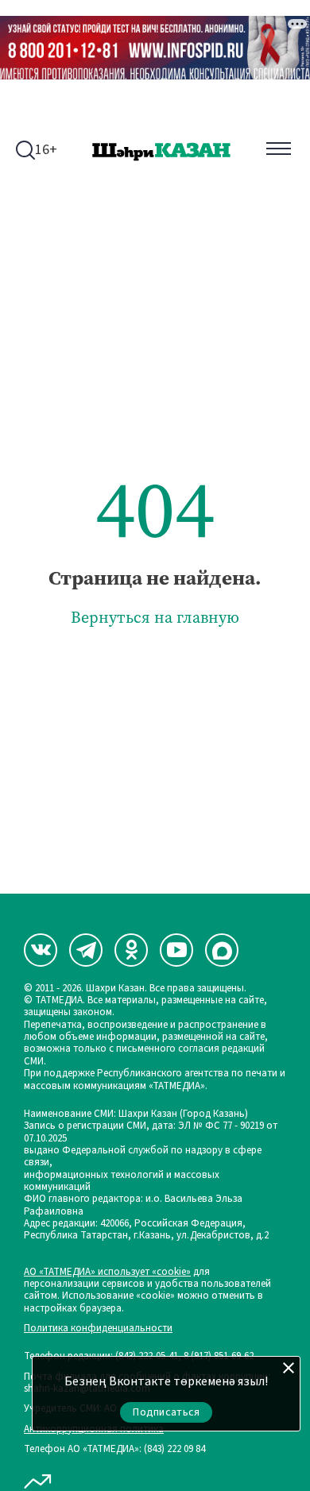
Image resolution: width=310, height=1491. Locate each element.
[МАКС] (221, 950)
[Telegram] (86, 950)
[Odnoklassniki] (131, 950)
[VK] (40, 950)
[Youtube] (176, 950)
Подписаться (166, 1412)
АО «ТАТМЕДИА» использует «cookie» (107, 1272)
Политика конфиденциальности (98, 1329)
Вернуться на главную (155, 617)
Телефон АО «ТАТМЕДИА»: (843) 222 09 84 (114, 1449)
